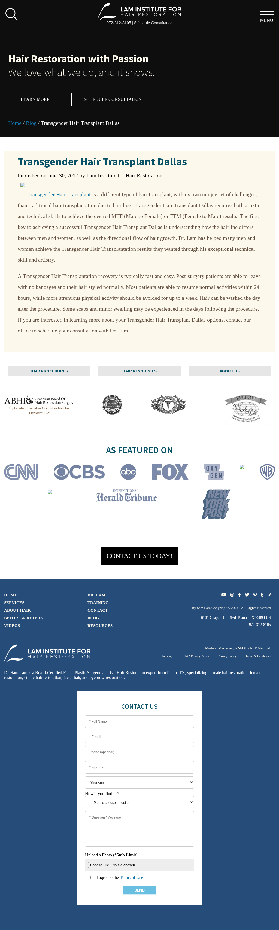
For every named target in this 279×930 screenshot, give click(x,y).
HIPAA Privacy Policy (195, 656)
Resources (100, 625)
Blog (31, 123)
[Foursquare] (269, 595)
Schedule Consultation (153, 22)
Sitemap (167, 656)
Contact (97, 610)
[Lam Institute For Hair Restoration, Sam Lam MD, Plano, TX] (139, 11)
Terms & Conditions (258, 656)
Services (14, 603)
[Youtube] (223, 595)
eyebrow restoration (107, 677)
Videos (12, 625)
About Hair (17, 610)
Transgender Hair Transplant (59, 194)
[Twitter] (247, 595)
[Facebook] (239, 595)
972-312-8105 (119, 22)
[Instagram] (232, 595)
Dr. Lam (96, 595)
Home (15, 123)
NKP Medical (260, 648)
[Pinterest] (255, 595)
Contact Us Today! (139, 555)
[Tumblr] (262, 595)
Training (98, 603)
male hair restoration (230, 672)
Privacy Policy (227, 656)
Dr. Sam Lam (15, 672)
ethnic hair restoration (42, 677)
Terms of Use (131, 877)
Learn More (35, 99)
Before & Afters (23, 618)
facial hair (71, 677)
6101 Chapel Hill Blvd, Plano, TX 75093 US (236, 618)
